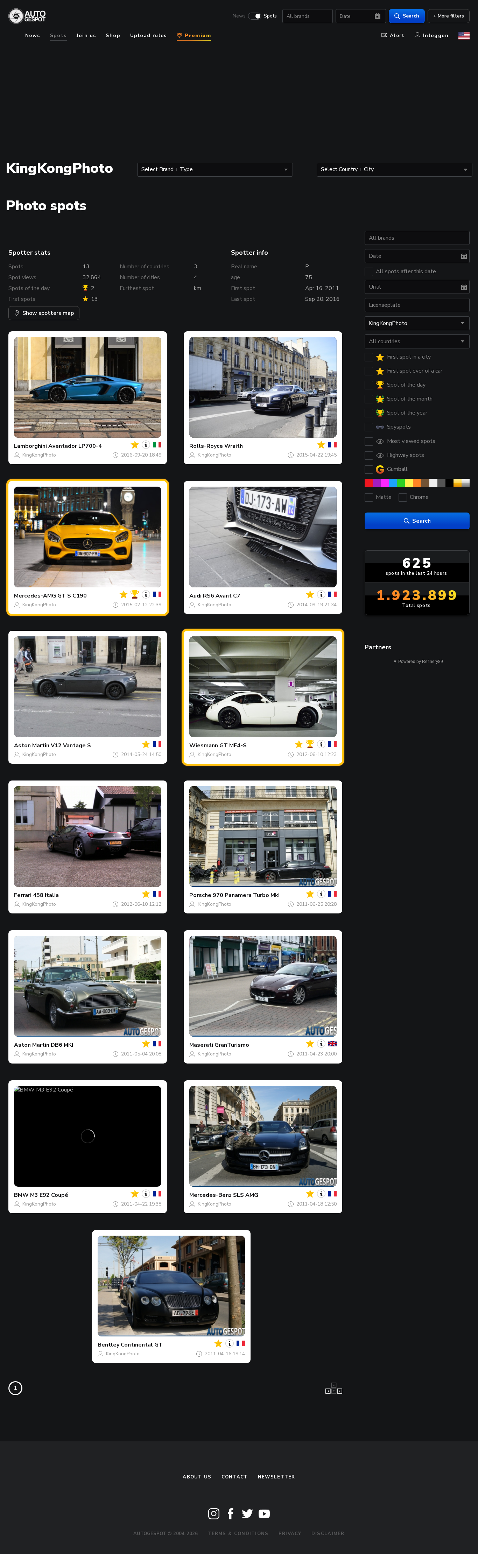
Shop (113, 35)
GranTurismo (232, 1045)
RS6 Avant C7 (221, 596)
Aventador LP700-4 (75, 446)
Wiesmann (203, 745)
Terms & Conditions (238, 1534)
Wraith (233, 446)
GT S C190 (72, 596)
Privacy (290, 1534)
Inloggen (436, 35)
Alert (397, 35)
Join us (86, 35)
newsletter (276, 1477)
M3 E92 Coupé (49, 1195)
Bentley (108, 1345)
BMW (21, 1195)
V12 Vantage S (71, 745)
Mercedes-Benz (210, 1195)
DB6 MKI (62, 1045)
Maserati (201, 1045)
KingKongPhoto (39, 455)
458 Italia (46, 895)
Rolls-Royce (206, 446)
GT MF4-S (233, 745)
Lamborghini (30, 446)
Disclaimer (328, 1534)
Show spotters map (48, 313)
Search (411, 16)
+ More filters (448, 16)
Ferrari (22, 895)
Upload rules (148, 35)
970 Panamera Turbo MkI (246, 895)
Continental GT (142, 1345)
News (239, 16)
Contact (235, 1477)
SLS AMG (245, 1195)
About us (197, 1477)
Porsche (200, 895)
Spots (270, 16)
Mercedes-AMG (35, 596)
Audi (195, 596)
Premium (197, 35)
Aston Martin (31, 745)
